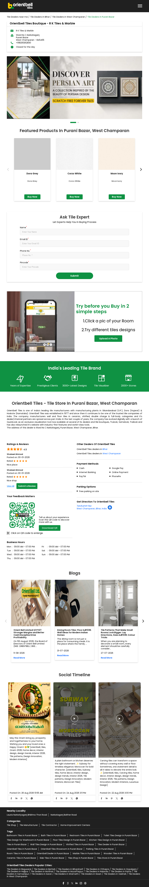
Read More (19, 658)
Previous (8, 169)
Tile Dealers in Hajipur (17, 871)
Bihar (105, 449)
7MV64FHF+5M (84, 506)
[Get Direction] (110, 509)
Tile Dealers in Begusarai (19, 869)
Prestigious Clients (47, 385)
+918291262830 (23, 43)
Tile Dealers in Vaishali (115, 873)
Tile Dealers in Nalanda (96, 871)
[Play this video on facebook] (74, 720)
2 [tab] (78, 122)
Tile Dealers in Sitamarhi (66, 873)
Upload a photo (108, 338)
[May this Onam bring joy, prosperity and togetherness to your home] (29, 708)
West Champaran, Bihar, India (92, 508)
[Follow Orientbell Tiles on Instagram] (81, 883)
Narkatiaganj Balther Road (64, 814)
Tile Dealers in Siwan (91, 873)
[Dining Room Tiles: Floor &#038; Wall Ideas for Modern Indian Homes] (74, 603)
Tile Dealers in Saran (41, 873)
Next (140, 169)
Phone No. (25, 250)
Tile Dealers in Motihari (42, 871)
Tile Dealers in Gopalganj (124, 869)
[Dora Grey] (32, 154)
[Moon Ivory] (117, 154)
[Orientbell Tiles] (20, 6)
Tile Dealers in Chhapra (97, 869)
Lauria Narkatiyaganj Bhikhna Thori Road (27, 814)
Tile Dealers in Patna (121, 871)
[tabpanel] (74, 87)
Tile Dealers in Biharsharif (70, 869)
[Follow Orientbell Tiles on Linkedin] (76, 883)
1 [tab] (71, 122)
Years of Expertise (20, 385)
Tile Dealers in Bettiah (45, 869)
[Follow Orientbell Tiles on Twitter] (72, 883)
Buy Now (32, 196)
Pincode (24, 262)
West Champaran (112, 453)
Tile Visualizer (101, 385)
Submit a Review (27, 486)
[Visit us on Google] (68, 883)
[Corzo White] (74, 154)
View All (10, 486)
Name (23, 227)
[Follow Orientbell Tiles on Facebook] (63, 883)
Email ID (24, 239)
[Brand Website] (85, 883)
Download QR (49, 528)
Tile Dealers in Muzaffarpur (69, 871)
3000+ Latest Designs (74, 385)
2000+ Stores (128, 385)
